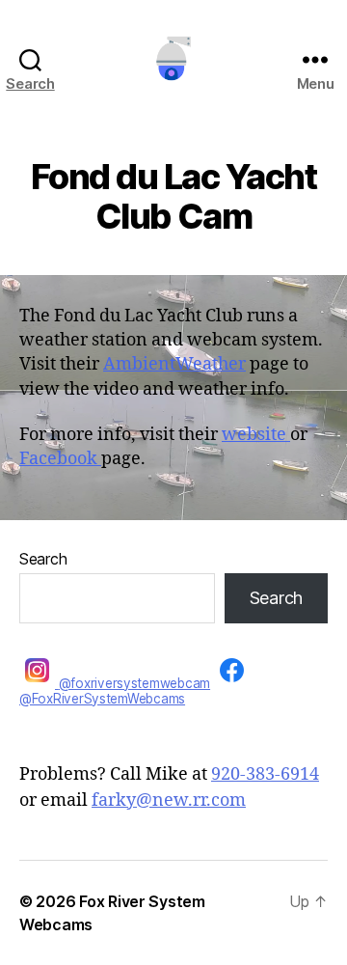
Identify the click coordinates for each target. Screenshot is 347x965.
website (256, 435)
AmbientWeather (174, 364)
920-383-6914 (265, 774)
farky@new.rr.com (169, 800)
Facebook (60, 459)
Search (43, 558)
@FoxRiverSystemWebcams (102, 698)
